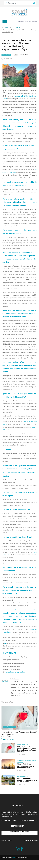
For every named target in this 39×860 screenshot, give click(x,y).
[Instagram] (18, 848)
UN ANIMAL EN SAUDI (13, 727)
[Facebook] (21, 848)
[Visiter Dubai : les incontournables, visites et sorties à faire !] (8, 764)
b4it (13, 857)
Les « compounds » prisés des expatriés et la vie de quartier (27, 780)
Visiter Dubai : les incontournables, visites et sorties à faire (26, 766)
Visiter (23, 820)
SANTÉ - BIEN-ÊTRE (22, 744)
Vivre (15, 820)
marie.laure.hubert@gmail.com (16, 672)
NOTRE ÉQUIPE (7, 841)
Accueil (6, 28)
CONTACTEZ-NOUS (31, 841)
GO (34, 3)
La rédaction (23, 55)
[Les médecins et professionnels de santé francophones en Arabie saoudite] (8, 748)
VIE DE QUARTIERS (22, 776)
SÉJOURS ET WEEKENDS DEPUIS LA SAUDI (26, 761)
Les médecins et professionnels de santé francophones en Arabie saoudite (26, 749)
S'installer (6, 820)
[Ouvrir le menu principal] (4, 21)
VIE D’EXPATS (17, 28)
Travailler (33, 820)
